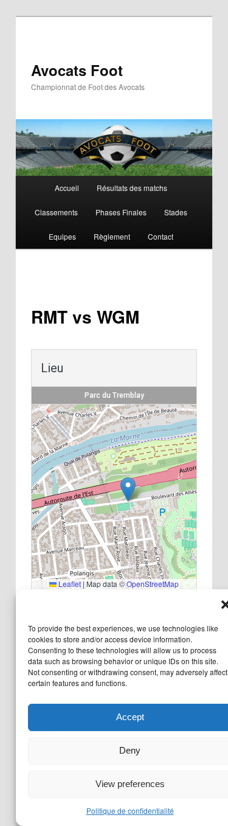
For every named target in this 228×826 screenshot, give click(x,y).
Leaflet (69, 583)
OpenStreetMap (152, 583)
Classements (56, 212)
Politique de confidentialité (130, 810)
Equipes (62, 236)
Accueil (67, 187)
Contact (160, 236)
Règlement (112, 236)
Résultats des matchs (132, 187)
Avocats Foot (77, 70)
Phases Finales (121, 212)
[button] (128, 489)
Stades (175, 212)
